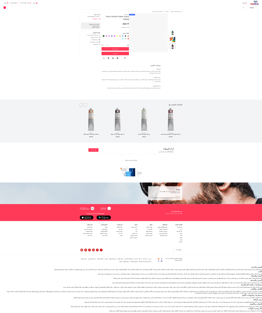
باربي (181, 229)
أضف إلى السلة (115, 48)
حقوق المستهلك (112, 258)
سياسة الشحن (84, 258)
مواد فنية (167, 11)
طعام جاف (150, 229)
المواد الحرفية (119, 231)
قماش (121, 235)
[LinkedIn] (93, 250)
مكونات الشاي (149, 227)
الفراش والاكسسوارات (87, 233)
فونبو (181, 239)
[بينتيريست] (89, 250)
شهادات (120, 261)
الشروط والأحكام (134, 261)
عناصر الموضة (134, 227)
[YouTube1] (81, 250)
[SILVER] (125, 38)
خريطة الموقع (126, 261)
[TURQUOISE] (122, 38)
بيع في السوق (96, 26)
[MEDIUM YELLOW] (117, 36)
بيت (181, 11)
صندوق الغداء (104, 229)
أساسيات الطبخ (149, 235)
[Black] (125, 36)
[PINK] (109, 36)
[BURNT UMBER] (128, 36)
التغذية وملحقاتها (163, 235)
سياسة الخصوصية (92, 258)
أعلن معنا (145, 258)
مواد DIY (120, 233)
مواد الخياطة (119, 227)
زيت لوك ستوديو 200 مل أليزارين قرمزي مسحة (171, 134)
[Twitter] (85, 250)
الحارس (180, 241)
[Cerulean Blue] (122, 36)
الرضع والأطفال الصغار (162, 227)
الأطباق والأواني (104, 231)
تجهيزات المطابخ (103, 233)
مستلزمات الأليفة (133, 237)
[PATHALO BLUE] (112, 36)
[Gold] (120, 36)
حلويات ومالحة (149, 233)
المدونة (135, 258)
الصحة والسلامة (89, 231)
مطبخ (106, 227)
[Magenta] (114, 36)
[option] (148, 32)
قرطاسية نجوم (90, 16)
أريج (136, 229)
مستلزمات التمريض (88, 229)
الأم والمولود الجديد (163, 233)
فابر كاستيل (179, 227)
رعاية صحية (89, 235)
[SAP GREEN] (103, 36)
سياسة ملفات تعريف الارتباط (145, 261)
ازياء (136, 231)
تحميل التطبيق (120, 258)
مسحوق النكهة (149, 231)
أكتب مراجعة (93, 150)
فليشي (180, 237)
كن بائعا (140, 258)
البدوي (180, 233)
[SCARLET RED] (128, 38)
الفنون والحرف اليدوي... (175, 11)
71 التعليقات (95, 18)
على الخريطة (179, 231)
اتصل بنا (106, 258)
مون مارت (126, 14)
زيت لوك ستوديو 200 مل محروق (117, 134)
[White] (120, 38)
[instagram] (97, 250)
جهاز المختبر (89, 227)
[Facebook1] (101, 250)
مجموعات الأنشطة (163, 231)
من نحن (149, 258)
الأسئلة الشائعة (100, 258)
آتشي (181, 235)
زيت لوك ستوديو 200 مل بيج (144, 134)
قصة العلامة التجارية (129, 258)
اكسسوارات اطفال (163, 229)
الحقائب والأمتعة (133, 235)
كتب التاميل (134, 233)
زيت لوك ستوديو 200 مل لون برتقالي (91, 134)
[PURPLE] (106, 36)
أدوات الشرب (104, 235)
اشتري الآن (115, 53)
